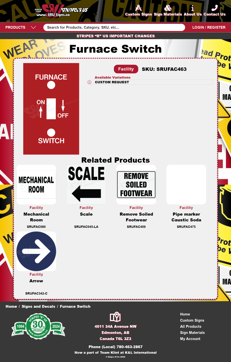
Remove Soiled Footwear (136, 217)
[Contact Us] (115, 317)
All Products (190, 326)
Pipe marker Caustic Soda (186, 217)
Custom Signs (192, 320)
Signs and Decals (38, 306)
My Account (190, 339)
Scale (86, 214)
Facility (126, 69)
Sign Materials (192, 333)
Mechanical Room (36, 217)
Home (11, 306)
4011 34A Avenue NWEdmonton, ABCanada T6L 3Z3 (115, 332)
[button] (150, 82)
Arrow (36, 281)
